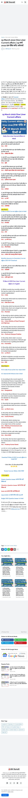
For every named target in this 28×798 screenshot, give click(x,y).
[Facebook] (2, 549)
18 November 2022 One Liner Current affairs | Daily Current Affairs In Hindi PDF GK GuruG (20, 571)
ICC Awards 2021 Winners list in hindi (12, 374)
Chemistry (10, 724)
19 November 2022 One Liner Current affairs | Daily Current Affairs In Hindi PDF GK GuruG (6, 571)
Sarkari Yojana (13, 729)
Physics (8, 727)
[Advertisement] (14, 20)
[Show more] (17, 549)
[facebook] (7, 783)
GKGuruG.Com (15, 509)
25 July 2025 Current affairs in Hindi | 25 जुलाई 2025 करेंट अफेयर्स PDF (17, 676)
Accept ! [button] (5, 795)
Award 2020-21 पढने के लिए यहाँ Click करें (12, 495)
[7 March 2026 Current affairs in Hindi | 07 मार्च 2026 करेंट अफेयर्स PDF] (5, 684)
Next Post (23, 632)
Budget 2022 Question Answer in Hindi (12, 498)
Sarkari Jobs (5, 729)
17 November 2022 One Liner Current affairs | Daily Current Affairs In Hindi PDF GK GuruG (6, 592)
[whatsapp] (10, 783)
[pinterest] (17, 783)
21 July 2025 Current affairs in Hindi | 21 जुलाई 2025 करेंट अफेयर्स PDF (17, 668)
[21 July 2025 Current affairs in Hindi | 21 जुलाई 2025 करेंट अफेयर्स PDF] (5, 668)
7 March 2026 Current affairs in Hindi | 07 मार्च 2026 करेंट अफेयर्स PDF (18, 683)
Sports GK (21, 729)
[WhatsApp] (8, 549)
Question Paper (15, 727)
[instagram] (21, 783)
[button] (2, 2)
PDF (3, 727)
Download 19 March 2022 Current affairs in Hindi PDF (14, 458)
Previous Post (5, 632)
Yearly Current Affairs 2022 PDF (14, 471)
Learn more (10, 791)
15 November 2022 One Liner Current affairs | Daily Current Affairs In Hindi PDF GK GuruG (20, 592)
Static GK (4, 732)
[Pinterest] (11, 549)
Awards (4, 724)
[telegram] (14, 783)
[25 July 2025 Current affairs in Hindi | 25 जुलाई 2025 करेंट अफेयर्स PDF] (5, 676)
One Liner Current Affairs (11, 37)
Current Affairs (18, 724)
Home (2, 37)
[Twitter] (5, 549)
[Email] (14, 549)
